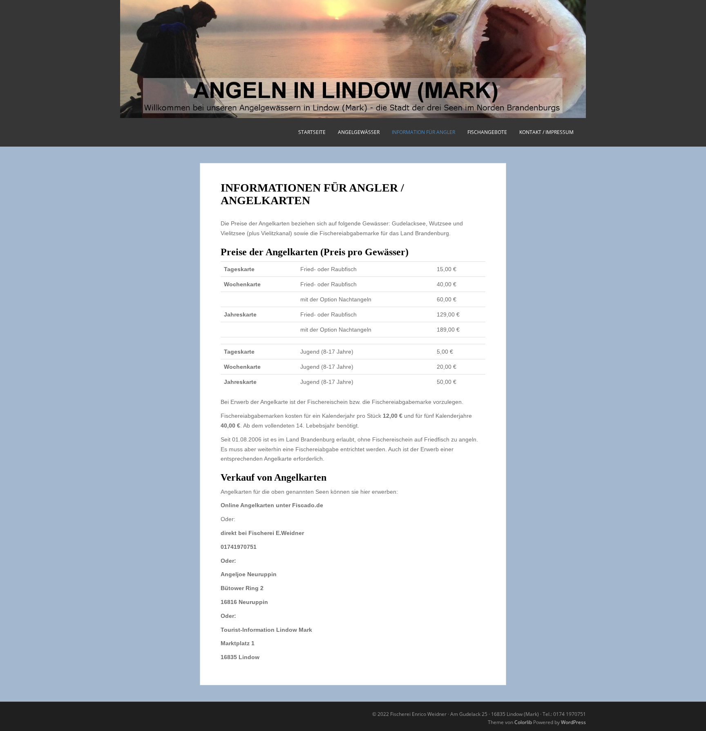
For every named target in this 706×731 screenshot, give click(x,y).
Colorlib (523, 722)
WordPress (573, 722)
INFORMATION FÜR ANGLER (423, 132)
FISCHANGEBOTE (487, 132)
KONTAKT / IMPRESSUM (546, 132)
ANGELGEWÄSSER (359, 132)
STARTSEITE (312, 132)
